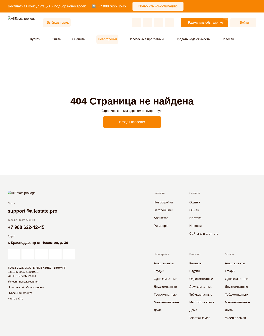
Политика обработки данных (26, 287)
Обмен (194, 210)
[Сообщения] (158, 22)
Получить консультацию (158, 6)
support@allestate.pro (32, 211)
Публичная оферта (20, 292)
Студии (159, 271)
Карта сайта (15, 298)
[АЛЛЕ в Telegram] (69, 254)
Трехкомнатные (165, 294)
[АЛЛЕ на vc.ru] (14, 254)
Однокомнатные (165, 279)
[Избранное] (136, 22)
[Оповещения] (169, 22)
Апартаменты (164, 263)
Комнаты (195, 263)
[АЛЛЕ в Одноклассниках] (55, 254)
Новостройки (107, 39)
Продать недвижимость (192, 39)
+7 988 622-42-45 (112, 6)
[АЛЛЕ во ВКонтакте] (41, 254)
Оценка (194, 202)
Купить (35, 39)
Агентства (161, 218)
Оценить (78, 39)
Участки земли (199, 318)
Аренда (229, 254)
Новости (227, 39)
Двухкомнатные (165, 286)
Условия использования (23, 281)
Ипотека (195, 218)
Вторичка (194, 254)
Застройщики (163, 210)
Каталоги (159, 193)
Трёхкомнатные (200, 294)
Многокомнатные (166, 302)
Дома (158, 310)
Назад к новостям (132, 122)
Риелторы (161, 225)
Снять (56, 39)
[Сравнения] (147, 22)
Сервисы (194, 193)
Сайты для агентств (203, 233)
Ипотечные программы (147, 39)
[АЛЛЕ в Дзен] (27, 254)
